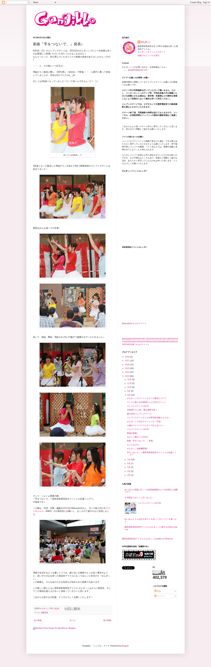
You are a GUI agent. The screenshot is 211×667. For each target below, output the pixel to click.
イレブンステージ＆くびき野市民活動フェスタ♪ (148, 417)
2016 (127, 364)
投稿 (158, 591)
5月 (129, 467)
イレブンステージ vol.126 (149, 503)
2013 (127, 376)
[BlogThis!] (69, 608)
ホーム (72, 620)
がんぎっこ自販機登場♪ (137, 448)
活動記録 (44, 612)
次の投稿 (38, 620)
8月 (129, 395)
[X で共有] (72, 608)
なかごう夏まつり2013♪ (137, 437)
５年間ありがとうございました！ (139, 497)
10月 (129, 387)
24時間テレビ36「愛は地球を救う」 (143, 410)
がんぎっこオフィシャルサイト (151, 52)
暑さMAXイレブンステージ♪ (139, 414)
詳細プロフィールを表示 (148, 55)
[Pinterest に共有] (78, 608)
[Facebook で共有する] (75, 608)
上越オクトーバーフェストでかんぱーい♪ (145, 425)
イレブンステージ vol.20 (138, 429)
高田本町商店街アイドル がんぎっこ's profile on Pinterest (147, 539)
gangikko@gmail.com (137, 70)
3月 (129, 475)
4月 (129, 471)
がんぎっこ (146, 42)
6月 (129, 463)
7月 (129, 459)
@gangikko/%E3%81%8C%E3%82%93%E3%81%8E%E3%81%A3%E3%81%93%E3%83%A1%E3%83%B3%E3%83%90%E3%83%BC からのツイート (150, 342)
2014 (127, 372)
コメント (160, 596)
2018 (127, 357)
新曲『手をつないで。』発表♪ (140, 441)
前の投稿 (107, 620)
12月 (129, 379)
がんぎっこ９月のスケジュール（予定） (145, 421)
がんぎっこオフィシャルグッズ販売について (146, 398)
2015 (127, 368)
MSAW (66, 508)
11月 (129, 383)
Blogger (125, 646)
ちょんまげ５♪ (133, 445)
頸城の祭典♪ (132, 433)
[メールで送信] (66, 608)
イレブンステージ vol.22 (138, 406)
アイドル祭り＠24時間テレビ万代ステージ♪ (146, 402)
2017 (127, 360)
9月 (129, 391)
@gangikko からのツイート (134, 323)
